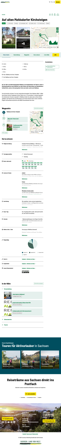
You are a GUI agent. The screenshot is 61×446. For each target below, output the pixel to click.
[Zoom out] (32, 30)
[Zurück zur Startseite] (5, 2)
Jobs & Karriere (25, 426)
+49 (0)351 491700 (10, 412)
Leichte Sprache (46, 412)
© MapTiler (44, 47)
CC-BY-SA (10, 130)
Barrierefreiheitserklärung (48, 414)
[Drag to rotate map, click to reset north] (32, 32)
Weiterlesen (24, 149)
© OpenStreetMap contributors (51, 47)
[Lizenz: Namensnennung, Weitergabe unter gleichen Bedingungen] (25, 272)
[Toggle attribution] (57, 47)
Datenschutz (35, 434)
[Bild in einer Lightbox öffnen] (23, 43)
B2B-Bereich (25, 420)
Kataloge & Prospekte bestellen (29, 414)
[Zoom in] (32, 28)
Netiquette (45, 417)
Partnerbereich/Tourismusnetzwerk (30, 422)
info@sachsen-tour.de (10, 415)
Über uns (24, 424)
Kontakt (24, 434)
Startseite (3, 14)
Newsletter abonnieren (27, 415)
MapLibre (40, 47)
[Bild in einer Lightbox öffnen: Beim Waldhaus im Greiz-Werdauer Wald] (23, 32)
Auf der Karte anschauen (38, 108)
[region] (45, 38)
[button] (58, 444)
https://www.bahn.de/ (36, 194)
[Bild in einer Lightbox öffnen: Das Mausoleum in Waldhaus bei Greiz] (8, 38)
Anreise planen (25, 412)
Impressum (29, 434)
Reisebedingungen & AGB (48, 415)
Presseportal (25, 418)
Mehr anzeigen (4, 132)
